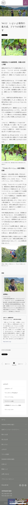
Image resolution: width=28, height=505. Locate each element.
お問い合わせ (5, 474)
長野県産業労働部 (7, 491)
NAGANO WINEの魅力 (8, 424)
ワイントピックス (9, 409)
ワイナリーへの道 (9, 401)
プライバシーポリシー (8, 479)
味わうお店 (5, 434)
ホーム (3, 419)
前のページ (7, 364)
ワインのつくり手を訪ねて (11, 392)
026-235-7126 (8, 493)
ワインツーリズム (9, 397)
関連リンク (5, 469)
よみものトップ (8, 388)
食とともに (5, 444)
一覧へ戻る (14, 365)
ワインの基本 (5, 454)
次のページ (20, 364)
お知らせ (4, 464)
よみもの (4, 449)
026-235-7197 (8, 496)
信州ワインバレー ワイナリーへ (10, 429)
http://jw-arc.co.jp (7, 341)
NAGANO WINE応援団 (8, 459)
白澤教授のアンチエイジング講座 (13, 405)
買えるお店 (5, 439)
